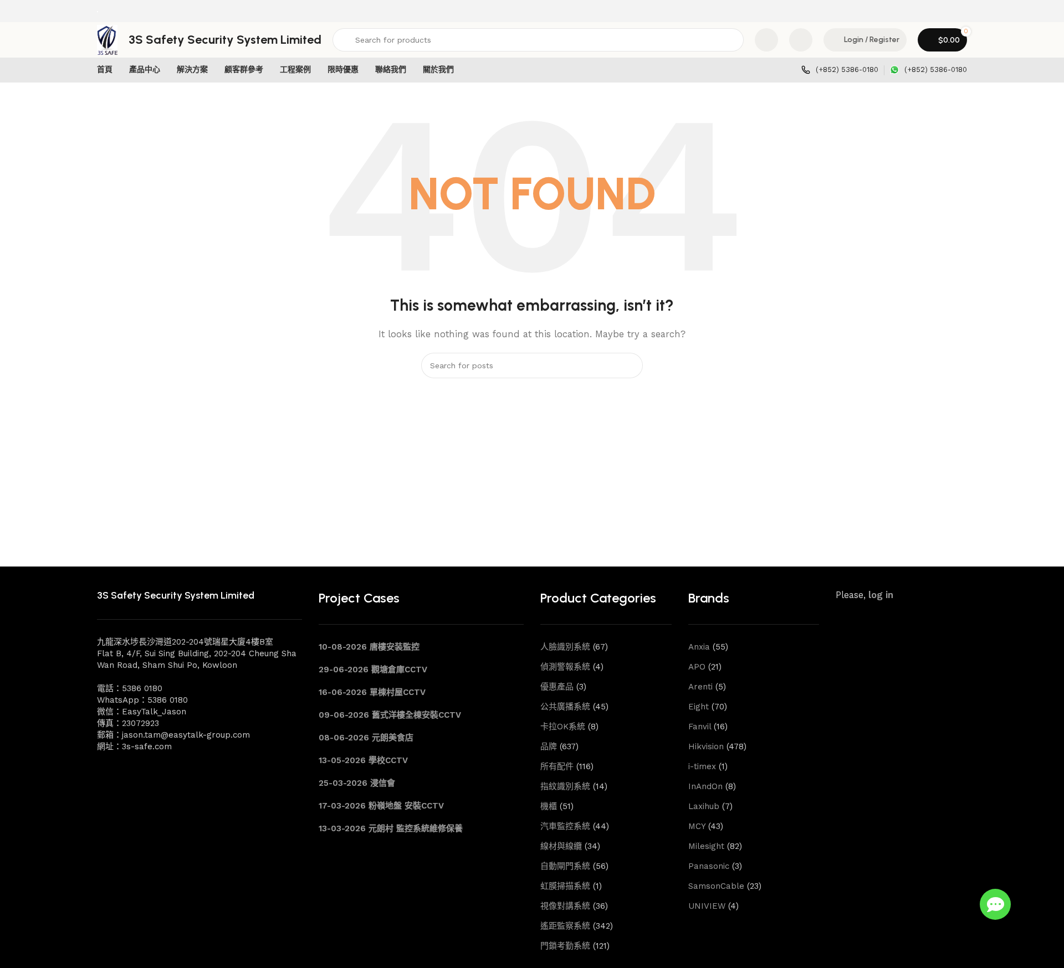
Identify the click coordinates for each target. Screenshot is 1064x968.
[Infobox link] (839, 70)
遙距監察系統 (565, 926)
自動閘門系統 (565, 866)
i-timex (702, 766)
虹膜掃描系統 (565, 886)
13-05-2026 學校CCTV (363, 760)
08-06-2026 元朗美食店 (366, 738)
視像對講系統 (565, 906)
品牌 (548, 746)
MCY (696, 826)
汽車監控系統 (565, 826)
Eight (698, 707)
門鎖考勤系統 (565, 946)
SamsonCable (716, 886)
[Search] (630, 365)
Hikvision (706, 746)
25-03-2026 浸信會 (357, 783)
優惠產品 (557, 687)
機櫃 (548, 806)
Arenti (700, 687)
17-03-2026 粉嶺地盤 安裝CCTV (381, 806)
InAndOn (705, 786)
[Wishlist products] (801, 40)
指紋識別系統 (565, 786)
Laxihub (703, 806)
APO (696, 667)
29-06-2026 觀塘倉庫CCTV (373, 669)
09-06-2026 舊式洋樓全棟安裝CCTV (390, 715)
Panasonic (708, 866)
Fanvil (699, 727)
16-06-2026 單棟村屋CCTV (372, 692)
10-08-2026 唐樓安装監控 (369, 647)
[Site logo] (97, 11)
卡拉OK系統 (562, 727)
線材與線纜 (561, 846)
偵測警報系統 (565, 667)
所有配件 (557, 766)
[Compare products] (766, 40)
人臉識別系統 (565, 647)
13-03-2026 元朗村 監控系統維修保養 (391, 828)
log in (880, 595)
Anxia (699, 647)
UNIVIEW (706, 906)
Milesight (706, 846)
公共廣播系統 (565, 707)
